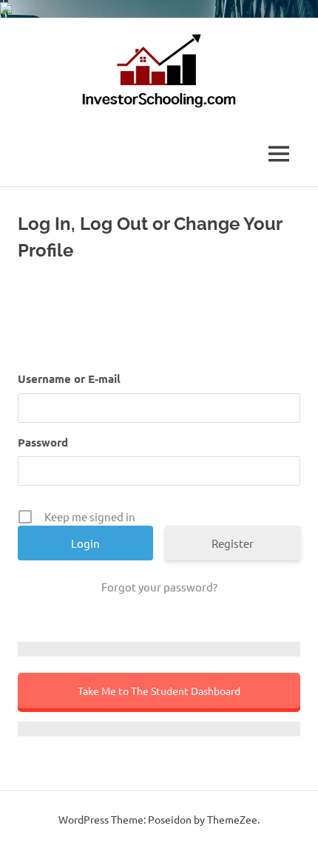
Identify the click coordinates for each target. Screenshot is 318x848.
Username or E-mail (69, 378)
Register (233, 543)
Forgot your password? (159, 587)
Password (43, 442)
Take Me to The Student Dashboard (159, 690)
